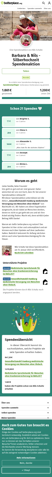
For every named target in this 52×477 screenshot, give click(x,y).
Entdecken (21, 8)
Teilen (26, 71)
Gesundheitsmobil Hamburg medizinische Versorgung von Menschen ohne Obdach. (21, 282)
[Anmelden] (49, 3)
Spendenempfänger (11, 85)
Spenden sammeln (34, 8)
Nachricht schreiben (24, 253)
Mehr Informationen (26, 458)
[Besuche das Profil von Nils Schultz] (26, 40)
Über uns (47, 8)
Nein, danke (26, 463)
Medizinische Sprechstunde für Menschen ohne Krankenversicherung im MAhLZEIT (21, 271)
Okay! (27, 470)
